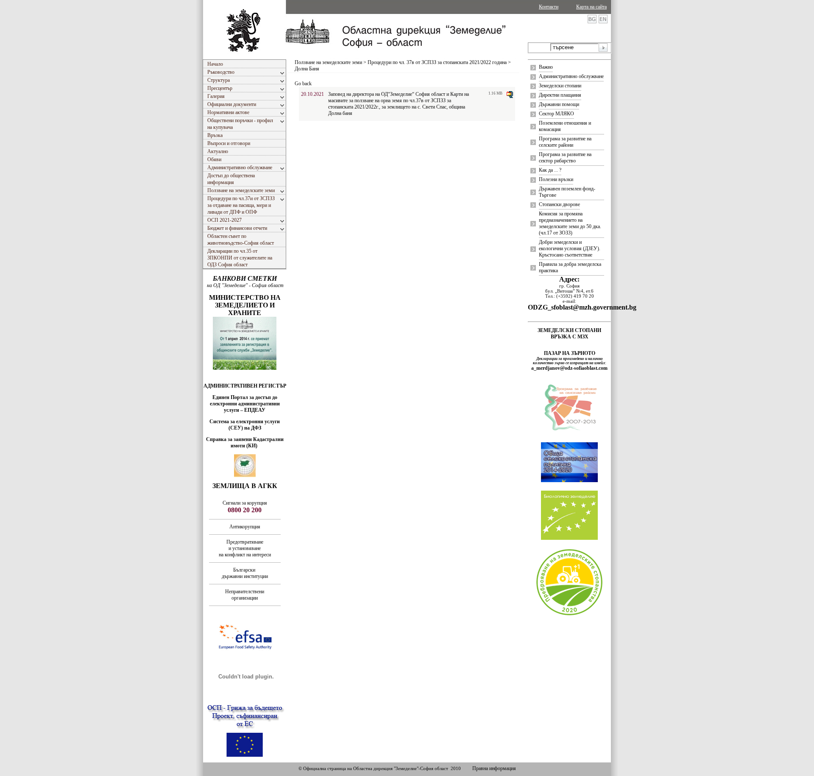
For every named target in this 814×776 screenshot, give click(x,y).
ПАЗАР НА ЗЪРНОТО (569, 353)
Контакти (548, 7)
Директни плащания (560, 95)
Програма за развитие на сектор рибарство (565, 157)
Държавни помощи (559, 104)
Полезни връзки (556, 179)
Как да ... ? (550, 170)
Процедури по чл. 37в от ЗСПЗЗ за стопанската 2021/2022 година (437, 62)
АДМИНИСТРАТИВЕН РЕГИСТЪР (245, 386)
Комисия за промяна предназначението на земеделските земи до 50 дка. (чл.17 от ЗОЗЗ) (570, 223)
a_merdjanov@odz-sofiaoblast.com (569, 368)
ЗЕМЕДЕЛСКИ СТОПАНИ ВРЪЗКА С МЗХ (569, 333)
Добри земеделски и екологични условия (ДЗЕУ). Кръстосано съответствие (569, 248)
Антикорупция (244, 527)
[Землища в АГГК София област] (245, 475)
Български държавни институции (245, 573)
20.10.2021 (312, 94)
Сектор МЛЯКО (556, 114)
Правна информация (494, 768)
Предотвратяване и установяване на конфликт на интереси (245, 548)
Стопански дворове (559, 204)
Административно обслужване (571, 76)
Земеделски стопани (560, 86)
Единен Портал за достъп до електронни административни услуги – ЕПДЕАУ (245, 403)
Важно (546, 67)
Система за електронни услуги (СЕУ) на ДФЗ (244, 425)
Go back (303, 84)
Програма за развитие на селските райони (565, 142)
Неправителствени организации (244, 595)
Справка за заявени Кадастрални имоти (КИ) (245, 442)
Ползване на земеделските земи (328, 62)
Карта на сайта (591, 7)
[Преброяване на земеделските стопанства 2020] (569, 614)
